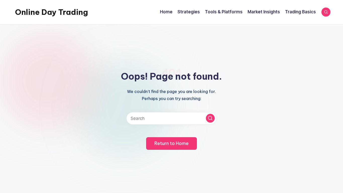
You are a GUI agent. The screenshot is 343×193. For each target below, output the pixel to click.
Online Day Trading (51, 12)
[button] (210, 118)
